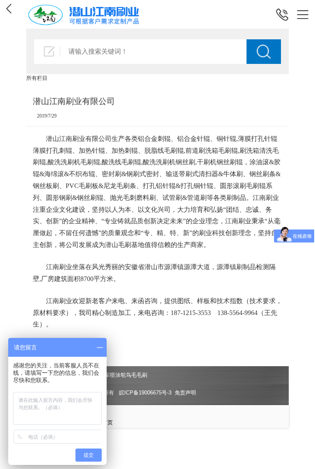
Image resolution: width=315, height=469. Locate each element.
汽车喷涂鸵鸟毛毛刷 (123, 375)
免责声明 (185, 393)
